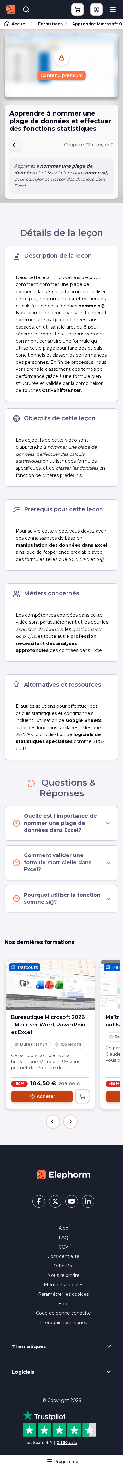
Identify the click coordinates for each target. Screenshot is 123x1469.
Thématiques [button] (29, 1346)
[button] (53, 1121)
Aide (63, 1228)
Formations (50, 23)
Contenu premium (62, 75)
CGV (63, 1247)
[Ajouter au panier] (82, 1096)
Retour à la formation (15, 145)
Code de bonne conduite (63, 1313)
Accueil (20, 23)
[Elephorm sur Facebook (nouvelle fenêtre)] (38, 1201)
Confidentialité (63, 1256)
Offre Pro (63, 1266)
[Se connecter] (96, 9)
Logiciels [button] (23, 1372)
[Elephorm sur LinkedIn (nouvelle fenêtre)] (88, 1201)
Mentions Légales (63, 1285)
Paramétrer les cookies (63, 1294)
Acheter (46, 1096)
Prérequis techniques (63, 1322)
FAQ (63, 1237)
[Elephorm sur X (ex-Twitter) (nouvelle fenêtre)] (55, 1201)
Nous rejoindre (63, 1275)
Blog (63, 1303)
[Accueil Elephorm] (63, 1174)
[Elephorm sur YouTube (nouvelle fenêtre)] (71, 1201)
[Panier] (77, 9)
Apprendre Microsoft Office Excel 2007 (94, 23)
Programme (66, 1461)
